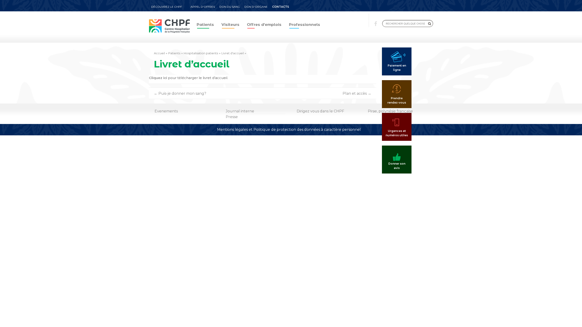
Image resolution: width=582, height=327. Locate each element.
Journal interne (240, 111)
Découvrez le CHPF (166, 6)
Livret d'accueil (232, 53)
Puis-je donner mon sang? (180, 93)
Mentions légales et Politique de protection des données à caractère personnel (289, 129)
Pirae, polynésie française (390, 111)
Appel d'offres (203, 6)
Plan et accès (357, 93)
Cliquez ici (158, 78)
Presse (232, 117)
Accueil (159, 53)
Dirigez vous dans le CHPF (320, 111)
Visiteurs (230, 24)
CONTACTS (280, 6)
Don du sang (229, 6)
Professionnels (304, 24)
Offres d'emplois (264, 24)
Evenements (166, 111)
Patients (205, 24)
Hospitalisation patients (201, 53)
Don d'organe (256, 6)
